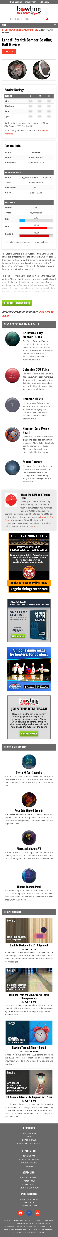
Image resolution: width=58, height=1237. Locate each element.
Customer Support (29, 1177)
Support (32, 2)
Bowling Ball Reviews (19, 30)
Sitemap (21, 1223)
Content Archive (29, 1163)
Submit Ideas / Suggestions (29, 1143)
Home (4, 30)
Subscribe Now (29, 1133)
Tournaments (29, 1166)
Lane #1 (33, 30)
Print (10, 51)
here (36, 526)
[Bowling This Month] (29, 13)
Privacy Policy (29, 1184)
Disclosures (29, 1181)
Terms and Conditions (29, 1188)
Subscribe (17, 2)
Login (46, 2)
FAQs (29, 1136)
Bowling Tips (29, 1156)
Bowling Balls (29, 1140)
